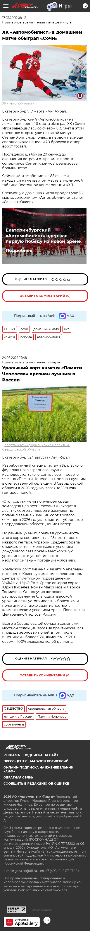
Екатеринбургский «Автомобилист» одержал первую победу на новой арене (43, 235)
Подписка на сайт (40, 755)
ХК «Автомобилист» (18, 103)
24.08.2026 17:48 (14, 358)
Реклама (11, 755)
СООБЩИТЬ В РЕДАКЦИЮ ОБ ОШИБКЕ (36, 783)
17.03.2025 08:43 (14, 18)
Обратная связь (18, 777)
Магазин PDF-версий (49, 761)
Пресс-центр (15, 761)
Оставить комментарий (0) (45, 296)
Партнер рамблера (41, 910)
